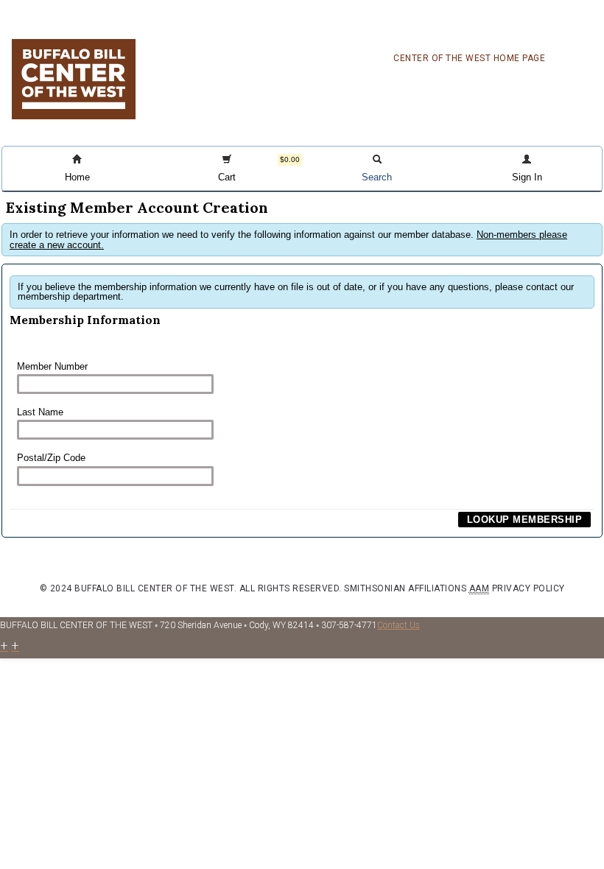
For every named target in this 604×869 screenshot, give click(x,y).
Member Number (52, 366)
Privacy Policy (528, 588)
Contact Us (398, 625)
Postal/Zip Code (51, 457)
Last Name (40, 412)
